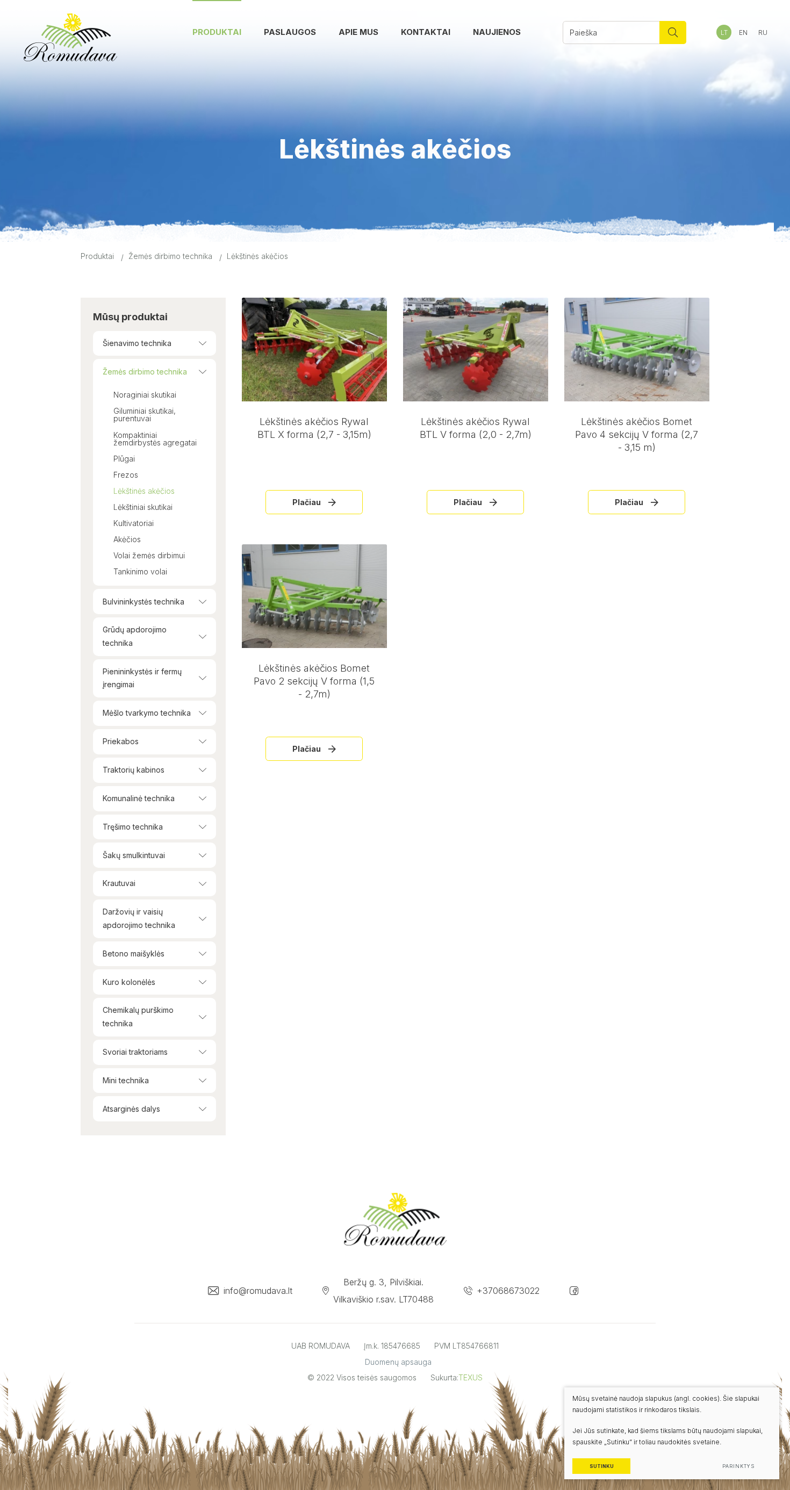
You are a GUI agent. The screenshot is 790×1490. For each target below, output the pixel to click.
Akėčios (127, 539)
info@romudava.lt (258, 1290)
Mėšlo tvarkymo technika (147, 712)
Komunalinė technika (139, 798)
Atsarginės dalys (131, 1108)
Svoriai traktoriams (135, 1051)
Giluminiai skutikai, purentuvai (144, 414)
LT (724, 32)
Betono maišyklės (133, 953)
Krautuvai (119, 883)
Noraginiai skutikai (144, 394)
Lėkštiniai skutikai (143, 507)
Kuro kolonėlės (129, 982)
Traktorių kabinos (133, 769)
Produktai (216, 32)
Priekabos (121, 741)
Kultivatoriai (133, 523)
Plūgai (124, 458)
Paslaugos (290, 32)
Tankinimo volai (140, 571)
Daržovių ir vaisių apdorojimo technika (139, 918)
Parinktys (738, 1466)
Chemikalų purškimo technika (138, 1016)
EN (743, 32)
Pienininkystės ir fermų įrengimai (142, 678)
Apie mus (358, 32)
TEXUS (470, 1377)
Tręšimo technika (133, 826)
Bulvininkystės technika (143, 601)
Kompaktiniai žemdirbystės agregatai (155, 438)
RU (762, 32)
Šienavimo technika (137, 343)
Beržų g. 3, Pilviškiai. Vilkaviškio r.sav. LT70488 (383, 1291)
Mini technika (126, 1080)
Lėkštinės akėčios (144, 490)
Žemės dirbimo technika (170, 256)
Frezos (125, 474)
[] (672, 32)
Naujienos (497, 32)
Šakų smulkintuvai (134, 855)
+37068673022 (508, 1290)
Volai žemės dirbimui (149, 555)
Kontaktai (425, 32)
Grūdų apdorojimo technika (135, 636)
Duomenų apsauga (398, 1361)
